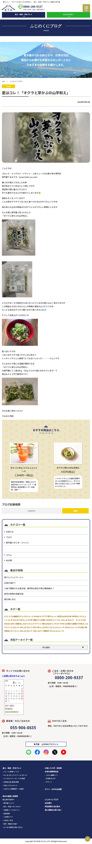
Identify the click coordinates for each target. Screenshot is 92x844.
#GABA (37, 616)
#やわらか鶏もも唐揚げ (69, 623)
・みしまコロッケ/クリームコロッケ (14, 775)
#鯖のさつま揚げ (39, 620)
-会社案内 (48, 803)
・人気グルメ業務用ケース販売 (13, 789)
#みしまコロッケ (26, 631)
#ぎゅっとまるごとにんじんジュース (50, 627)
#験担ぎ (46, 631)
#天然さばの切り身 (64, 616)
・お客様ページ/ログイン (11, 810)
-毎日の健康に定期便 (10, 796)
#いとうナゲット (34, 623)
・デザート (48, 782)
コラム (9, 555)
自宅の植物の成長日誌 (13, 593)
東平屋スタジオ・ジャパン (17, 542)
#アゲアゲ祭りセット (48, 616)
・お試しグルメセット (9, 785)
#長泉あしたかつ (21, 623)
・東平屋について (8, 803)
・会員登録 (6, 813)
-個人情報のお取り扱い (53, 810)
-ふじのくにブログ (51, 799)
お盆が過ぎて (10, 582)
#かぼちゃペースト (53, 620)
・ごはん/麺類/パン (51, 775)
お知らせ (10, 531)
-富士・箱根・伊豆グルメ (11, 768)
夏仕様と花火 (10, 599)
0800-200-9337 (33, 6)
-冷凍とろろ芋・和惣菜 (53, 768)
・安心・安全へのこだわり (11, 806)
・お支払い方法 (7, 820)
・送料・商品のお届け (9, 824)
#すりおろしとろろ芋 (24, 620)
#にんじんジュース (57, 631)
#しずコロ (12, 620)
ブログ (9, 537)
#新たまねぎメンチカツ (51, 623)
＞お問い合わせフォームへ (13, 675)
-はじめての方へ (8, 799)
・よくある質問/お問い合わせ (12, 827)
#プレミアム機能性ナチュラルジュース (18, 616)
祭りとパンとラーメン (13, 577)
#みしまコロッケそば (28, 627)
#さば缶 (81, 627)
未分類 (9, 560)
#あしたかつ (38, 631)
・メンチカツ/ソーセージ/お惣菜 (13, 778)
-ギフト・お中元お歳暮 (53, 789)
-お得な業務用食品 (51, 771)
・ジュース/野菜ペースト (10, 771)
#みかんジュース (71, 627)
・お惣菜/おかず (50, 778)
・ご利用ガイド (7, 817)
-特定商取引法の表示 (52, 806)
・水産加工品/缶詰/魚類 (10, 782)
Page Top (87, 839)
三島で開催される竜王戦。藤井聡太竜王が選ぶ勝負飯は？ (29, 588)
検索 (75, 510)
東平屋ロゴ (9, 8)
